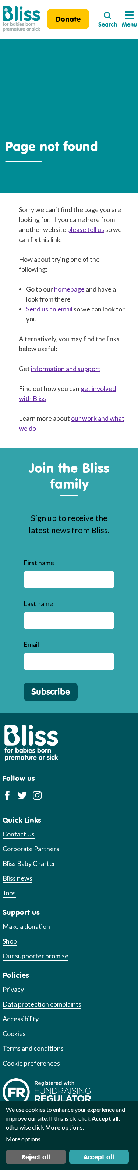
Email (31, 644)
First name (39, 562)
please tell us (85, 229)
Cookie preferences (31, 1063)
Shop (10, 941)
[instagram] (37, 795)
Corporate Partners (31, 848)
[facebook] (7, 795)
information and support (65, 368)
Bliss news (17, 878)
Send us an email (49, 309)
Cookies (14, 1033)
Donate (68, 19)
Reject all (35, 1157)
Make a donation (26, 926)
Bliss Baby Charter (29, 863)
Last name (38, 603)
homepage (69, 289)
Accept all (99, 1157)
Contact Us (19, 834)
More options (23, 1138)
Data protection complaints (42, 1004)
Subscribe (50, 691)
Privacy (13, 989)
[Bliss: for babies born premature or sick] (21, 19)
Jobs (9, 892)
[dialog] (69, 1135)
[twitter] (22, 795)
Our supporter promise (35, 955)
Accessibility (21, 1018)
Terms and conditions (33, 1048)
